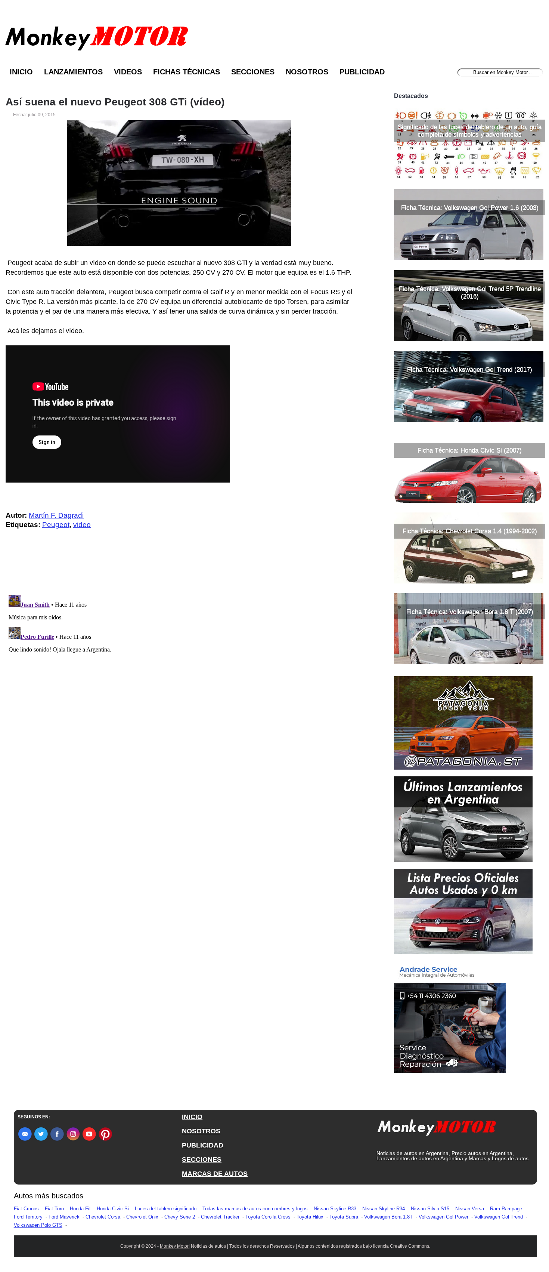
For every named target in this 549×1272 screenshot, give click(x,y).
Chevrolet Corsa (103, 1217)
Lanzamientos (73, 72)
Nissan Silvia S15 (430, 1208)
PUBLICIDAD (202, 1145)
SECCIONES (201, 1159)
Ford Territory (28, 1217)
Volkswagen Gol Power (443, 1217)
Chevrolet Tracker (220, 1217)
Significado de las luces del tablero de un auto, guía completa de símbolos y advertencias (470, 130)
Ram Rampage (506, 1208)
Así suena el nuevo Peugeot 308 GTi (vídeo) (115, 102)
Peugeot (55, 525)
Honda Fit (80, 1208)
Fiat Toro (54, 1208)
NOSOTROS (201, 1131)
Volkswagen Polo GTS (38, 1225)
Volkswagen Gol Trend (498, 1217)
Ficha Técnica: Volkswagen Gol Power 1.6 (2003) (470, 207)
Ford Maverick (64, 1217)
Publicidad (362, 72)
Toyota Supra (343, 1217)
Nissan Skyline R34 (383, 1208)
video (82, 525)
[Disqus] (181, 685)
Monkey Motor (174, 1246)
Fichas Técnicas (186, 72)
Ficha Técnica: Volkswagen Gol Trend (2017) (469, 369)
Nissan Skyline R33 (335, 1208)
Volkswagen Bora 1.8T (388, 1217)
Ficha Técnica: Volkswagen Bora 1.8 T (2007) (469, 611)
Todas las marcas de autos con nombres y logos (255, 1208)
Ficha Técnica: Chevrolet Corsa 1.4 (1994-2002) (470, 531)
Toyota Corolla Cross (268, 1217)
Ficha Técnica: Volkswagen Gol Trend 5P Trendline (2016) (470, 292)
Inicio (21, 72)
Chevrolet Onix (142, 1217)
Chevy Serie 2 (179, 1217)
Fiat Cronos (26, 1208)
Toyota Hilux (310, 1217)
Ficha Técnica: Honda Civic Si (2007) (470, 450)
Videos (128, 72)
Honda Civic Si (113, 1208)
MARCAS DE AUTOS (215, 1173)
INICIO (192, 1117)
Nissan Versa (469, 1208)
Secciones (252, 72)
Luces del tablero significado (165, 1208)
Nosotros (307, 72)
